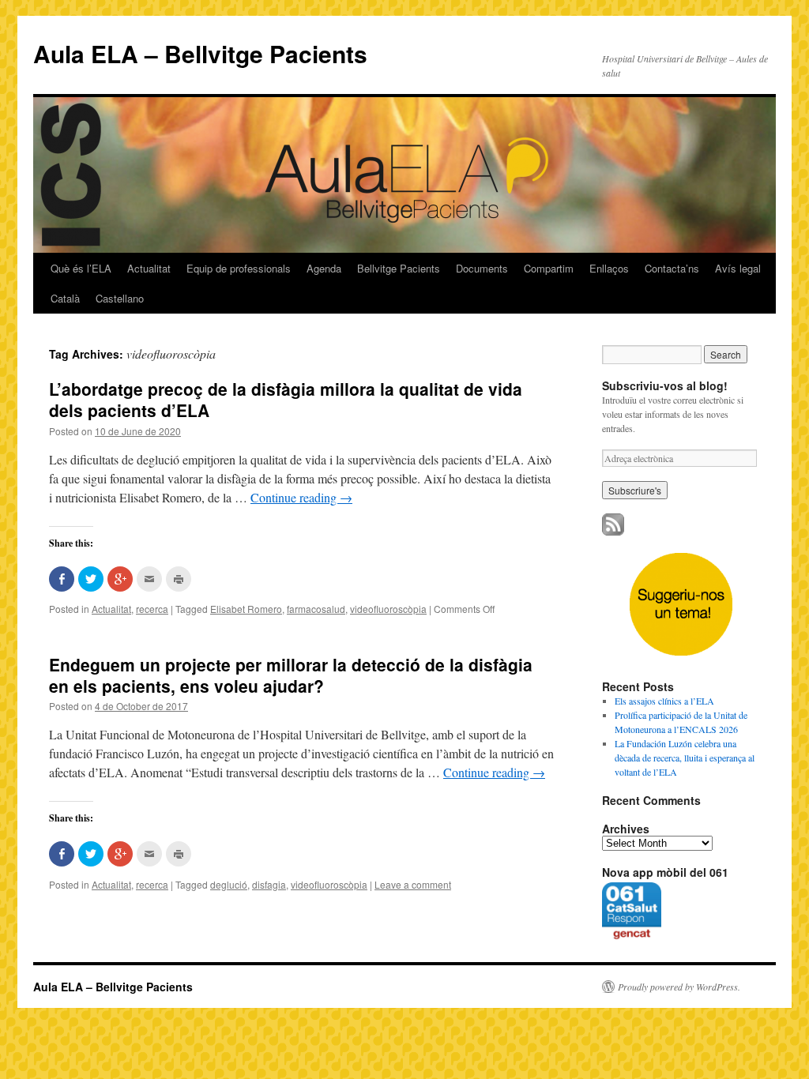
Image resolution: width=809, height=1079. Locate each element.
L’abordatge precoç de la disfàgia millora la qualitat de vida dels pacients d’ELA (285, 399)
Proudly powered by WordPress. (679, 986)
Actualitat (149, 268)
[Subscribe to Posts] (613, 531)
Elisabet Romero (246, 608)
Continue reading (301, 497)
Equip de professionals (238, 268)
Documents (482, 268)
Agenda (324, 268)
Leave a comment (412, 884)
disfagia (269, 884)
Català (65, 298)
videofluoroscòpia (388, 608)
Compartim (549, 268)
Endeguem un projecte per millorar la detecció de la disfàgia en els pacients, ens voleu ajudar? (290, 674)
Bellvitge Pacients (398, 268)
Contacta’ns (672, 268)
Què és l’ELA (81, 268)
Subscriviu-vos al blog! (665, 385)
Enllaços (609, 268)
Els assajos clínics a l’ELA (664, 700)
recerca (152, 608)
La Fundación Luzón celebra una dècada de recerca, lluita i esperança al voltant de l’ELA (684, 757)
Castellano (120, 298)
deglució (228, 884)
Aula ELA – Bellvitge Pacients (200, 53)
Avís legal (738, 268)
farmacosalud (316, 608)
